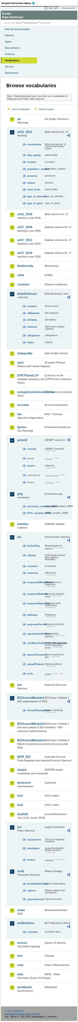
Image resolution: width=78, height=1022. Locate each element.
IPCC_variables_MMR (35, 513)
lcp (19, 827)
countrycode (34, 144)
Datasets (9, 35)
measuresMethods (35, 594)
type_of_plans (35, 203)
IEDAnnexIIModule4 (30, 740)
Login (50, 8)
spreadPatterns (35, 664)
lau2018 (22, 814)
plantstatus (33, 848)
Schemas (10, 54)
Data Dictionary (31, 23)
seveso (22, 942)
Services (9, 66)
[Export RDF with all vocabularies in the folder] (68, 136)
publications (25, 923)
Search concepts (46, 109)
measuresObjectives (35, 603)
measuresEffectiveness (35, 582)
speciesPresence (35, 654)
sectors (31, 859)
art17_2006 (24, 227)
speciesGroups (35, 899)
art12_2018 (24, 214)
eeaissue (32, 326)
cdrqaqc (31, 555)
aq (19, 119)
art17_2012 (24, 240)
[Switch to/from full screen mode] (57, 8)
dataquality (24, 353)
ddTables (32, 319)
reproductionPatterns (35, 633)
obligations (33, 335)
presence (32, 176)
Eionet (18, 23)
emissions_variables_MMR (35, 506)
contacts (32, 306)
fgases (21, 427)
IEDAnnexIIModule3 (30, 723)
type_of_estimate (35, 196)
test (19, 955)
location (31, 162)
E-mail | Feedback (14, 1010)
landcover (24, 782)
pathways (32, 615)
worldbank (24, 987)
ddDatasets (33, 313)
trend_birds (33, 189)
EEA (19, 3)
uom (20, 965)
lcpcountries (34, 839)
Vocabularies (12, 60)
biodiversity (25, 265)
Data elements (12, 48)
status (30, 342)
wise (20, 974)
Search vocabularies (21, 109)
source (31, 465)
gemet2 (22, 440)
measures (32, 573)
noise (21, 910)
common (23, 284)
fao (19, 414)
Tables (8, 41)
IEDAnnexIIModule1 (30, 697)
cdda (20, 275)
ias (19, 536)
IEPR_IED (24, 756)
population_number (35, 169)
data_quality (34, 155)
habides (22, 524)
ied (19, 684)
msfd (20, 871)
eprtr (20, 362)
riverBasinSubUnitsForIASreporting (35, 643)
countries (32, 566)
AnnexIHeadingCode (35, 710)
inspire (22, 769)
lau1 (20, 795)
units (30, 673)
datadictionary (27, 293)
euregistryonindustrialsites (30, 392)
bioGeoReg (33, 545)
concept (31, 449)
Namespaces (12, 72)
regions (31, 890)
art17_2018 (24, 253)
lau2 (20, 804)
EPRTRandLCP (28, 375)
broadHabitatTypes (35, 883)
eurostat (23, 404)
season (31, 182)
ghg (20, 493)
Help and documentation (17, 29)
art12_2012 (24, 131)
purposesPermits (35, 624)
